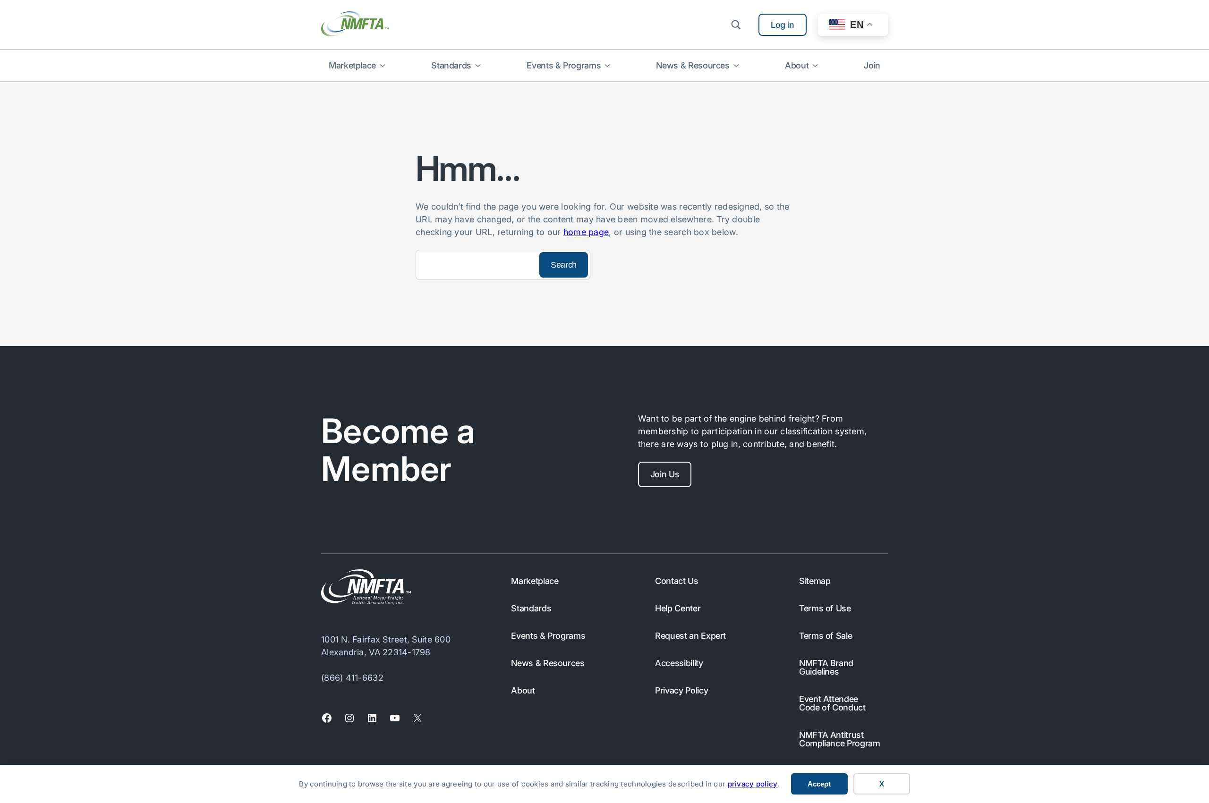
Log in (782, 25)
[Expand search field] (735, 24)
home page (586, 232)
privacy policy (753, 783)
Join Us (664, 474)
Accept (819, 784)
